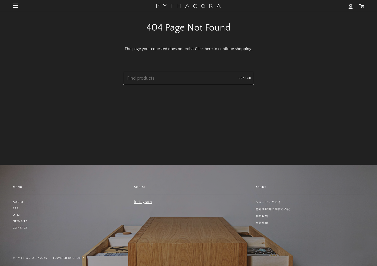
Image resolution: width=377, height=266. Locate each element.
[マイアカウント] (350, 6)
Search (245, 78)
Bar (16, 208)
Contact (20, 227)
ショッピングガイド (270, 202)
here (209, 48)
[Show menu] (15, 6)
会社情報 (262, 223)
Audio (18, 202)
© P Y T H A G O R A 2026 (30, 258)
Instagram (143, 202)
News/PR (20, 221)
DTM (16, 214)
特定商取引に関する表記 (273, 209)
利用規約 (262, 216)
